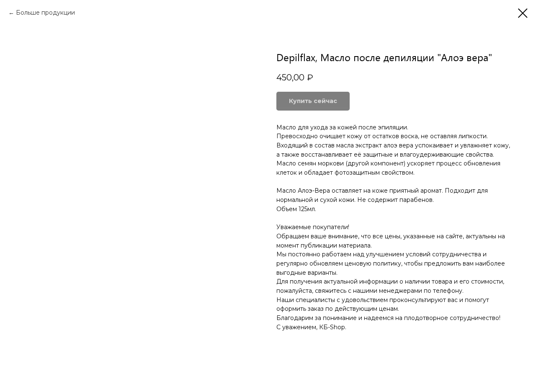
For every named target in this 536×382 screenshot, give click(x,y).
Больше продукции (45, 12)
